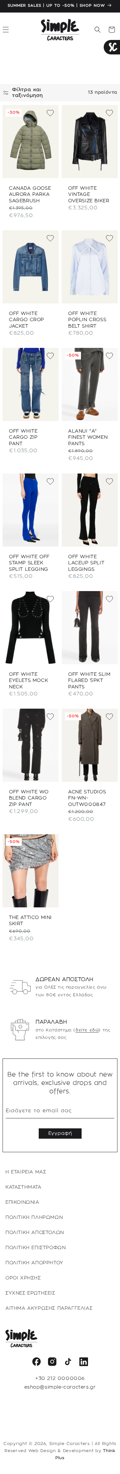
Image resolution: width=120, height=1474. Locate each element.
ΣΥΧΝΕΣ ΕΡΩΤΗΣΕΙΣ (30, 1293)
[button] (98, 30)
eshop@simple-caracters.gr (60, 1387)
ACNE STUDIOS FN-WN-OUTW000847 (87, 798)
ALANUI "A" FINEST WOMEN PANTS (88, 437)
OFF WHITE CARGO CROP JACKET (26, 320)
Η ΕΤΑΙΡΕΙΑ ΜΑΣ (25, 1172)
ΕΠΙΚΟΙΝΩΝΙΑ (22, 1202)
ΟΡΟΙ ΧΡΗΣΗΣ (23, 1278)
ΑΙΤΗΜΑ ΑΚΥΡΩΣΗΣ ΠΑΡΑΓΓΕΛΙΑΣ (48, 1308)
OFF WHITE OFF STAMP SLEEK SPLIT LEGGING (29, 563)
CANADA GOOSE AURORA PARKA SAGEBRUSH (30, 194)
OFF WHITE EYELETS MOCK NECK (28, 680)
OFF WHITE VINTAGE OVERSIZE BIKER (88, 194)
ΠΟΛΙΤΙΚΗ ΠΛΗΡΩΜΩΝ (34, 1217)
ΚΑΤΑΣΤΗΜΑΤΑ (23, 1187)
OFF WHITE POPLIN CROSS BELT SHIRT (87, 320)
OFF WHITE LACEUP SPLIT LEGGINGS (86, 563)
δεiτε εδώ (87, 1030)
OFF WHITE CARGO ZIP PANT (23, 437)
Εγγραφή (60, 1133)
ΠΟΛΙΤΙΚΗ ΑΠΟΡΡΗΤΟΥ (34, 1263)
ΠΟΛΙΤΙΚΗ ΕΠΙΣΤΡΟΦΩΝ (35, 1248)
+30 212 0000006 (60, 1378)
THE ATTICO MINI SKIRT (30, 920)
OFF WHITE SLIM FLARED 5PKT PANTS (89, 680)
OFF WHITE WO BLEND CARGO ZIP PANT (28, 798)
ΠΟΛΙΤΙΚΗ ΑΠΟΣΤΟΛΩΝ (34, 1232)
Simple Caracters (69, 1444)
